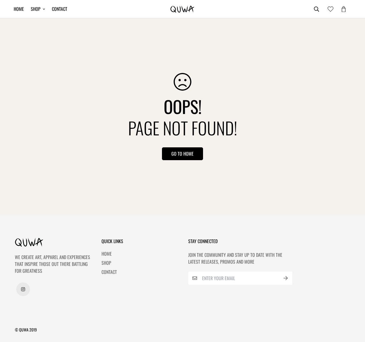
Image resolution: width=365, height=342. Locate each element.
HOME (19, 8)
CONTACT (59, 8)
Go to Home (182, 153)
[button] (342, 9)
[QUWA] (182, 9)
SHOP (35, 8)
